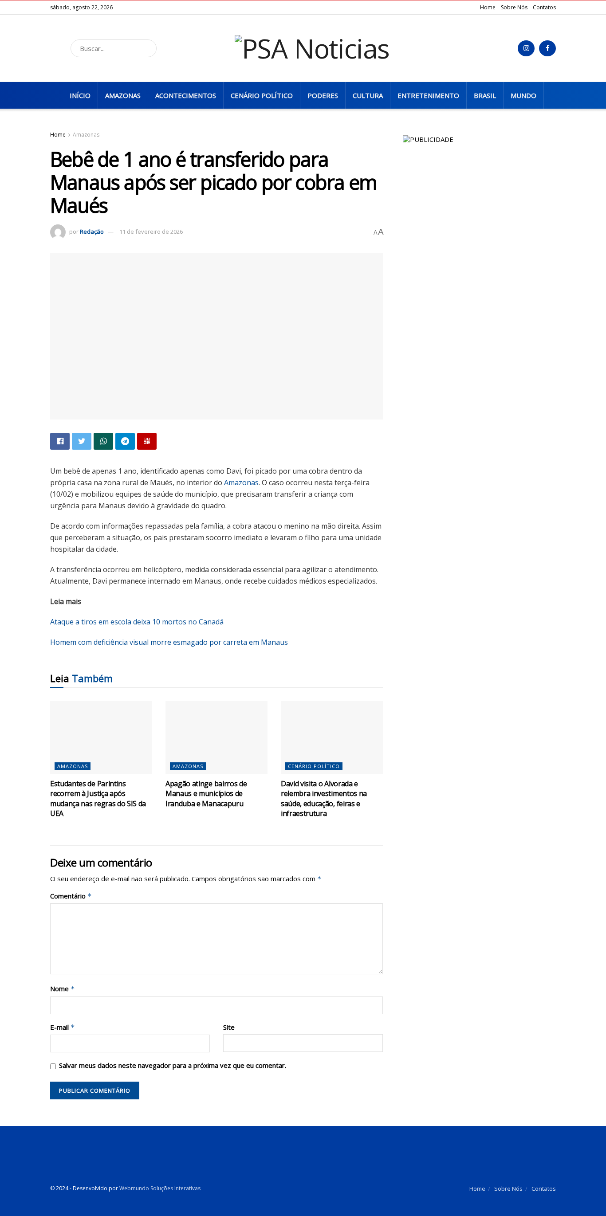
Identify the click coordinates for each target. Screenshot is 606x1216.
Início (80, 95)
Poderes (322, 95)
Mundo (523, 95)
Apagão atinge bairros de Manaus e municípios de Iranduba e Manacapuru (206, 793)
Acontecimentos (185, 95)
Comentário (71, 896)
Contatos (544, 7)
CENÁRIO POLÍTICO (262, 95)
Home (488, 7)
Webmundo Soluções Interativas (160, 1188)
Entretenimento (428, 95)
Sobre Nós (514, 7)
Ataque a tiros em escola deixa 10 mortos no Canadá (137, 622)
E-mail (62, 1027)
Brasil (485, 95)
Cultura (368, 95)
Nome (62, 989)
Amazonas (123, 95)
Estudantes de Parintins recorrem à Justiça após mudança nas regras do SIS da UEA (98, 798)
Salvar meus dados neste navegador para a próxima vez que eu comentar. (172, 1065)
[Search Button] (147, 48)
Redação (92, 231)
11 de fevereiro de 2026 (151, 231)
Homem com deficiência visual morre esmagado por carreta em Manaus (169, 642)
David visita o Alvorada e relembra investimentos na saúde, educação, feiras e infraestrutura (324, 798)
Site (229, 1027)
